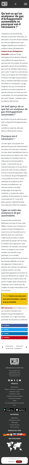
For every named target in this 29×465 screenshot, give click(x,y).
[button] (14, 325)
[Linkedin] (9, 380)
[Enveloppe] (20, 380)
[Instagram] (17, 380)
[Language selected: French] (15, 4)
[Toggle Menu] (25, 4)
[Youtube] (12, 380)
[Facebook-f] (14, 380)
